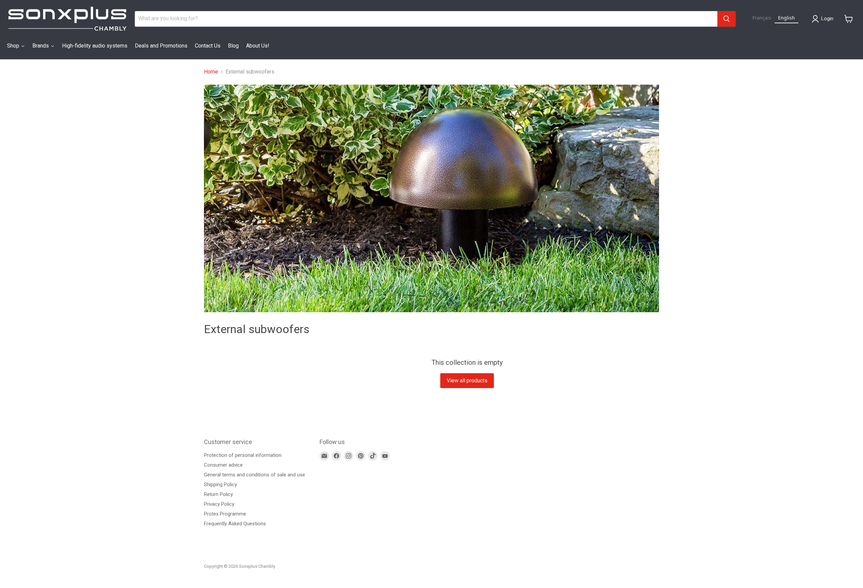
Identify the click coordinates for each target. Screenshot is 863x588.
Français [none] (761, 17)
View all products (467, 380)
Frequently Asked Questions (235, 524)
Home (211, 72)
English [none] (786, 17)
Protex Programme (225, 514)
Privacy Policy (219, 504)
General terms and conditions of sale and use (254, 475)
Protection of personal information (242, 455)
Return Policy (218, 494)
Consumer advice (223, 465)
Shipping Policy (220, 484)
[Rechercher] (726, 19)
